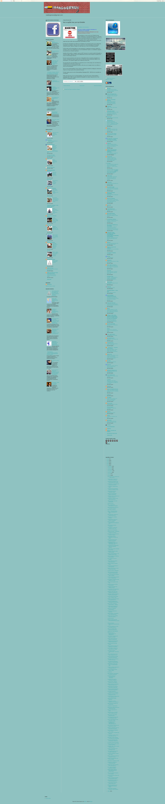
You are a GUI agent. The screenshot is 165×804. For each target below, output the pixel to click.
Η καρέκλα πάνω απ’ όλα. (51, 107)
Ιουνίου (109, 475)
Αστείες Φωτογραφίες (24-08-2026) (112, 117)
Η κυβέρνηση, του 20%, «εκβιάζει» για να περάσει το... (113, 701)
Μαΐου (109, 791)
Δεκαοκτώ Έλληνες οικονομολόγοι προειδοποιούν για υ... (113, 624)
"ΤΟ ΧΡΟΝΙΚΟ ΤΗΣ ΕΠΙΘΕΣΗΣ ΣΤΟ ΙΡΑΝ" (55, 98)
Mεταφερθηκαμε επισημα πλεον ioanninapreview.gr (55, 113)
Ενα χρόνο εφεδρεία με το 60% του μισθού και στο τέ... (113, 627)
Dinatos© (108, 242)
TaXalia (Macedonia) (110, 111)
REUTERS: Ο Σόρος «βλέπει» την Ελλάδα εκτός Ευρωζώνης (113, 738)
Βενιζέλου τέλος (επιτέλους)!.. (111, 361)
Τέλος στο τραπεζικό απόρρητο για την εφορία (113, 773)
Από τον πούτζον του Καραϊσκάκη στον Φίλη (55, 261)
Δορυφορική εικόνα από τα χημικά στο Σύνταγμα (112, 540)
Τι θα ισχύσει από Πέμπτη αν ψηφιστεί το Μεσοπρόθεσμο (113, 662)
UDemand (109, 364)
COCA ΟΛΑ (49, 225)
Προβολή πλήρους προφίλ (50, 286)
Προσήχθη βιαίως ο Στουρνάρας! (112, 335)
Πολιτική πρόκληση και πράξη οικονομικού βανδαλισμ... (113, 657)
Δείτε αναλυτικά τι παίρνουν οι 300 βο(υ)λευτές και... (113, 515)
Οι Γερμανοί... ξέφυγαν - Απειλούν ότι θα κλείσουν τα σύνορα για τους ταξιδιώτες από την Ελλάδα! (53, 73)
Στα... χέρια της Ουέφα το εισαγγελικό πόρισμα (112, 767)
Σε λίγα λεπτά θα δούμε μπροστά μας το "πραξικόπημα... (113, 577)
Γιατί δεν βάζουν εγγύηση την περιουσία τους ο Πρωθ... (113, 649)
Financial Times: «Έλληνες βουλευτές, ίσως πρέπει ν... (113, 682)
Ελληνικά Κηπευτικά (51, 242)
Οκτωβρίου (110, 469)
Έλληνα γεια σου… (111, 503)
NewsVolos (109, 270)
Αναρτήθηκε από (81, 27)
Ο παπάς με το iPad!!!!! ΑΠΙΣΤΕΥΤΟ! (55, 81)
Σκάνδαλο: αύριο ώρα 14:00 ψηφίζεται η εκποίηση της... (113, 592)
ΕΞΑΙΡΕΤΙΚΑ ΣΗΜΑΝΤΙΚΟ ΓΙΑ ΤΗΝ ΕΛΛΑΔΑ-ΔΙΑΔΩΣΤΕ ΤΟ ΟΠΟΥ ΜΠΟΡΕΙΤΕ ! (55, 343)
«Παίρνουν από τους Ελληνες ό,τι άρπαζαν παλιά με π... (113, 496)
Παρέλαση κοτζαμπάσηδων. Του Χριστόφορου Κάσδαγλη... (55, 88)
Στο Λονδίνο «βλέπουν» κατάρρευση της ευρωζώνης (113, 692)
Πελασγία (109, 128)
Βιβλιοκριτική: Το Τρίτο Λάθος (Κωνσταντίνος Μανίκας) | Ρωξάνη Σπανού (112, 215)
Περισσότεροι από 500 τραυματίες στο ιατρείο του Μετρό (113, 537)
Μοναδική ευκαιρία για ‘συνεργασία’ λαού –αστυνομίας (111, 676)
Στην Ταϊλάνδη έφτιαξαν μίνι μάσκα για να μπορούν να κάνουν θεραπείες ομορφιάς (55, 199)
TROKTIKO (109, 386)
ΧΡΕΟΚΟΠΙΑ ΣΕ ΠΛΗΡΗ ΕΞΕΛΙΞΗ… (112, 699)
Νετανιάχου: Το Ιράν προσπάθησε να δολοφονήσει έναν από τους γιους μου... (112, 96)
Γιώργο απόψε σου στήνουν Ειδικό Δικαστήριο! (112, 561)
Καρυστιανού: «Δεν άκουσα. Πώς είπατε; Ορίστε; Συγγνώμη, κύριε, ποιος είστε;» (112, 130)
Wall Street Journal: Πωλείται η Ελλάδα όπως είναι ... (113, 659)
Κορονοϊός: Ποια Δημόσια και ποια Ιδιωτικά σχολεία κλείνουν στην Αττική (112, 238)
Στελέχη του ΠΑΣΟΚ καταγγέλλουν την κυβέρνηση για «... (113, 522)
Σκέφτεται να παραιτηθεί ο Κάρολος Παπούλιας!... (112, 494)
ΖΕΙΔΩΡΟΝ (109, 106)
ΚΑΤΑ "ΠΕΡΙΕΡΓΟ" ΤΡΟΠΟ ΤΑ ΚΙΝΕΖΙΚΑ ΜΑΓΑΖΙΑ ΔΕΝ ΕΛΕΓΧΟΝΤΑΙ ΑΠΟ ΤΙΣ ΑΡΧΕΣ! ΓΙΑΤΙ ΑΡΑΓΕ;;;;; (55, 372)
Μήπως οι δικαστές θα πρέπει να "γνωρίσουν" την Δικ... (113, 756)
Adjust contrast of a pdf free (111, 292)
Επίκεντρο (109, 286)
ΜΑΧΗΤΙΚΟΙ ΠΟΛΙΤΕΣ (111, 213)
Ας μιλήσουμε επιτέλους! (111, 219)
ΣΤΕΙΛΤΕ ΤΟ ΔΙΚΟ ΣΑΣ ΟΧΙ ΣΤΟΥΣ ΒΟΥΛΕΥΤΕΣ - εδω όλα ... (113, 620)
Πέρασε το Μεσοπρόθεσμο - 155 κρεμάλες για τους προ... (113, 554)
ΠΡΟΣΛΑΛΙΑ (109, 182)
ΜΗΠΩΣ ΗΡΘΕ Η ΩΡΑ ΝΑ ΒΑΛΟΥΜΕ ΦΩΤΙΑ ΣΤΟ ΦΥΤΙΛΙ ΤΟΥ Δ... (112, 770)
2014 (108, 460)
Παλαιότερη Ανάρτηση (98, 85)
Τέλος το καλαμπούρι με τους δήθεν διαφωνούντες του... (113, 654)
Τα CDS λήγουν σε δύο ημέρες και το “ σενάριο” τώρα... (113, 597)
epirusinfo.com (110, 120)
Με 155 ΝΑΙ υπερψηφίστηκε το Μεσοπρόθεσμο (113, 566)
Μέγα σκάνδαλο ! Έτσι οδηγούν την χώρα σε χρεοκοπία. (113, 674)
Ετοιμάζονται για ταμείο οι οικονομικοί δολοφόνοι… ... (113, 680)
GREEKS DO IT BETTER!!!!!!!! (113, 631)
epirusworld (109, 420)
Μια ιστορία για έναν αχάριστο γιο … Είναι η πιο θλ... (113, 477)
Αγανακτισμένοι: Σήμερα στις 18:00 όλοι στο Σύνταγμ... (112, 479)
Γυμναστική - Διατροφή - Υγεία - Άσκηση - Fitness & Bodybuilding (53, 206)
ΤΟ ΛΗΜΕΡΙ (109, 397)
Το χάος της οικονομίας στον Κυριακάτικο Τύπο (112, 749)
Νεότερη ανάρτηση (66, 85)
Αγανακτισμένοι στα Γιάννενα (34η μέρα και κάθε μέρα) (113, 687)
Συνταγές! (109, 163)
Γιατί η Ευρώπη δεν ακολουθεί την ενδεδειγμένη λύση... (113, 717)
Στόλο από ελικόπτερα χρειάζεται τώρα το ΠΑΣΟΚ (113, 575)
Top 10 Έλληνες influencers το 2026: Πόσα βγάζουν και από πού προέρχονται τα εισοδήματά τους (113, 113)
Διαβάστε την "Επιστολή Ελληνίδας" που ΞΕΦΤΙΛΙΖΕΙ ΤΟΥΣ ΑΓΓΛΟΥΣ (55, 311)
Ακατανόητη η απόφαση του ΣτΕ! (113, 760)
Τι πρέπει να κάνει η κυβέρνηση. (113, 570)
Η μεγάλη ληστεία (111, 618)
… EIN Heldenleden (110, 257)
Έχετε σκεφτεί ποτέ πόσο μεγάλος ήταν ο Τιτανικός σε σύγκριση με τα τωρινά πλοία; (112, 267)
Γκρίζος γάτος (109, 175)
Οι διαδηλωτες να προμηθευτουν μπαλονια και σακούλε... (113, 484)
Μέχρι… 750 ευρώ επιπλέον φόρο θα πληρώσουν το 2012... (112, 512)
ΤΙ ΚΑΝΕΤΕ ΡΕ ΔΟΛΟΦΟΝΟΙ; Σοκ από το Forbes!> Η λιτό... (113, 489)
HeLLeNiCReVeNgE (110, 187)
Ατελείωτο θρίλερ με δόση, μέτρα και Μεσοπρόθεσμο (113, 744)
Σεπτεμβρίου (110, 470)
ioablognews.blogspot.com (112, 370)
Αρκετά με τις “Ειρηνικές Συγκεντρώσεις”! (112, 609)
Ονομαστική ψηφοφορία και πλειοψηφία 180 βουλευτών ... (113, 602)
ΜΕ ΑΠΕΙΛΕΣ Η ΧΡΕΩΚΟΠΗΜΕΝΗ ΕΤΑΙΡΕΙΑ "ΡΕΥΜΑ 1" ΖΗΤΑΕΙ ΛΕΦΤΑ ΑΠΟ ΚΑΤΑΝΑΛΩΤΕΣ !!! (52, 353)
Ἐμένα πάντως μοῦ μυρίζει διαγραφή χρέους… (112, 715)
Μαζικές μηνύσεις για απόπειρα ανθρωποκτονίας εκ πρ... (113, 684)
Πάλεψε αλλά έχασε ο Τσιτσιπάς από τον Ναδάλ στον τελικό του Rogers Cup (112, 272)
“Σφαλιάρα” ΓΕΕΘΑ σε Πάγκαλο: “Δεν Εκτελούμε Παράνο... (113, 594)
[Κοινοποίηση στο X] (80, 81)
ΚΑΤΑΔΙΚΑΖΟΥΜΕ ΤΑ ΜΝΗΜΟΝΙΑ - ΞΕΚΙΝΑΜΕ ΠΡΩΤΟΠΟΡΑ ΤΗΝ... (112, 543)
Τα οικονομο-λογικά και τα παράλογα (112, 611)
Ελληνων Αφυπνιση (51, 167)
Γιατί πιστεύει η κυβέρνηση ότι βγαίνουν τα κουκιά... (113, 636)
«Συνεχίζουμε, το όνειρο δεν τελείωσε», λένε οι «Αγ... (112, 528)
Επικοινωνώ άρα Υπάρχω (111, 133)
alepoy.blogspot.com (111, 208)
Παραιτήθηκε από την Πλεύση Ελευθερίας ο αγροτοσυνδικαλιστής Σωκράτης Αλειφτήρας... (112, 90)
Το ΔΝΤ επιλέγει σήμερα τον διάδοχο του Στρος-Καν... (112, 639)
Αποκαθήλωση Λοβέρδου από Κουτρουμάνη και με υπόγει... (113, 482)
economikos (86, 27)
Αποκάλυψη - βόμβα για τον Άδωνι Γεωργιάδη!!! (55, 383)
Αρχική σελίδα (82, 85)
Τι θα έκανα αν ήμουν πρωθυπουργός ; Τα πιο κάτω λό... (113, 651)
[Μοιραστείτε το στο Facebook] (81, 81)
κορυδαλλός (109, 260)
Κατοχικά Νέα (109, 156)
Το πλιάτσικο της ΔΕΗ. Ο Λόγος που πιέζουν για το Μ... (113, 735)
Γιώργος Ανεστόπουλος (51, 188)
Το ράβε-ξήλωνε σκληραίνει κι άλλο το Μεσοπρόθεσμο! (113, 606)
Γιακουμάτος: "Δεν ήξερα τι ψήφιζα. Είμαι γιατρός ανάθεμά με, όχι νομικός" (55, 62)
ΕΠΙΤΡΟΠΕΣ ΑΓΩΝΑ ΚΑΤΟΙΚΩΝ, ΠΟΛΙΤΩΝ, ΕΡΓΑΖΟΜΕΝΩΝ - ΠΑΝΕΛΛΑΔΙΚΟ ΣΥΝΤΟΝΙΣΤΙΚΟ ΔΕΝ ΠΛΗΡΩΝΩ (113, 234)
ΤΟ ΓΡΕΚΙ (109, 360)
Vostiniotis (49, 131)
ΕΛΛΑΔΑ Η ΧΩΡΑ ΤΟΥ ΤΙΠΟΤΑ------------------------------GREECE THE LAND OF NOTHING (112, 170)
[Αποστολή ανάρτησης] (75, 81)
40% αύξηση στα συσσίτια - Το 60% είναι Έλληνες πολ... (113, 781)
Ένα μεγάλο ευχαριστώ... (112, 509)
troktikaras (109, 394)
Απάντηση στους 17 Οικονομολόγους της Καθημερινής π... (112, 633)
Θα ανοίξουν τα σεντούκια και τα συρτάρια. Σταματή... (113, 534)
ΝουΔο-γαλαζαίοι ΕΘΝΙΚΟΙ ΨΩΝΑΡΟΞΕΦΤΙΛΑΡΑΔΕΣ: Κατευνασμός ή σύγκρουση (111, 102)
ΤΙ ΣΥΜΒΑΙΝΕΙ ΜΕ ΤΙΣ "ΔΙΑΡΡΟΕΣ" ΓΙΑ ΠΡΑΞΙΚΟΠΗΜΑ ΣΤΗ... (112, 723)
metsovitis (109, 205)
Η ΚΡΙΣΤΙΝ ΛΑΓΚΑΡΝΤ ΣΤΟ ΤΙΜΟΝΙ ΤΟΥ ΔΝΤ (112, 587)
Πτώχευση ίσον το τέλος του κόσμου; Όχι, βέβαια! (112, 520)
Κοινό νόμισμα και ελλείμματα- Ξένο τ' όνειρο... (113, 731)
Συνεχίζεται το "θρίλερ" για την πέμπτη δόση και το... (113, 499)
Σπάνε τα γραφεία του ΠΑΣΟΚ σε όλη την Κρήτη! (113, 556)
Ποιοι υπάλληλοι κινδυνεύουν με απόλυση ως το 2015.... (113, 726)
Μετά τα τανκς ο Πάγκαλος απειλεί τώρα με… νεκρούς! (113, 604)
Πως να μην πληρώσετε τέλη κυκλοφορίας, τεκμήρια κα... (113, 740)
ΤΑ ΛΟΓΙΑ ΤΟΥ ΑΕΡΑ (51, 155)
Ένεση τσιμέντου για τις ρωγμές (112, 140)
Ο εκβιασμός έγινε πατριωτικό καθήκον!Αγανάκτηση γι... (113, 641)
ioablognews (49, 284)
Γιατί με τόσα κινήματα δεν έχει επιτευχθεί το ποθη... (113, 720)
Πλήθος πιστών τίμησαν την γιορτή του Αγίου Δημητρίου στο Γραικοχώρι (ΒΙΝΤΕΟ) (112, 391)
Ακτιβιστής (109, 143)
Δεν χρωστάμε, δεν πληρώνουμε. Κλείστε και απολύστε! (113, 589)
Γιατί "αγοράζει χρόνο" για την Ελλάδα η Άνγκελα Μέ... (113, 751)
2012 (108, 463)
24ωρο (108, 328)
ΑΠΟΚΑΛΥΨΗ (109, 435)
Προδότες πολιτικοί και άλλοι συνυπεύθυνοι (113, 585)
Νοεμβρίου (110, 467)
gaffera (85, 801)
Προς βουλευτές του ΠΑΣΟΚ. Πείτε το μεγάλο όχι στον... (113, 713)
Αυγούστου (110, 472)
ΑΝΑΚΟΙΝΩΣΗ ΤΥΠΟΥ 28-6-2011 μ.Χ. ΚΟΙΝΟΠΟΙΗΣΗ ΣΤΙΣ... (113, 664)
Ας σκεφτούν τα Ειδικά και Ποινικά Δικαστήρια (112, 763)
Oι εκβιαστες (110, 671)
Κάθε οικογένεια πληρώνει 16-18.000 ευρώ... (113, 704)
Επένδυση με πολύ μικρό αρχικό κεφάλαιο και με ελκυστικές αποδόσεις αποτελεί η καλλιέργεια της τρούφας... (53, 332)
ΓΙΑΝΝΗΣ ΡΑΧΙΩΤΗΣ (51, 144)
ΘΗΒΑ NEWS (49, 158)
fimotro (108, 308)
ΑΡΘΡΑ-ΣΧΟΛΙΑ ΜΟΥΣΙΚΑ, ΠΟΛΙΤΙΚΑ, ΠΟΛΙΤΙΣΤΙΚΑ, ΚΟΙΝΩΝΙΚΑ (112, 150)
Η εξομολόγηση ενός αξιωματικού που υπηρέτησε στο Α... (113, 697)
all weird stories (50, 196)
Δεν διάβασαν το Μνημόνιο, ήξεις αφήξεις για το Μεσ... (113, 580)
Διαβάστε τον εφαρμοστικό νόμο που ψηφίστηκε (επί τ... (113, 599)
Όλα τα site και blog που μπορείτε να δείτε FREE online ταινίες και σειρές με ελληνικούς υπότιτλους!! (55, 293)
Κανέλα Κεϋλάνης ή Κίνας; (111, 412)
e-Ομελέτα (109, 428)
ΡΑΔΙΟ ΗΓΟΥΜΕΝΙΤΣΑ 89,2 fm (112, 389)
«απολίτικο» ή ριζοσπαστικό (112, 705)
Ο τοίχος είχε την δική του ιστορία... (112, 404)
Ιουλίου (109, 473)
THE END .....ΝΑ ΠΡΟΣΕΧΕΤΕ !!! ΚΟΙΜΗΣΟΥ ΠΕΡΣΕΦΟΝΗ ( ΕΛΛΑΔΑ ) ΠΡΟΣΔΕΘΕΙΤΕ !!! (112, 278)
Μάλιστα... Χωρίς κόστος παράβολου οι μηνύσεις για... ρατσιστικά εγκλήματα (55, 254)
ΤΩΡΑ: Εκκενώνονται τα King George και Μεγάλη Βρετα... (113, 573)
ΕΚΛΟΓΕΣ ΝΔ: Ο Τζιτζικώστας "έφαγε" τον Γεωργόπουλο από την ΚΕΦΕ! (112, 330)
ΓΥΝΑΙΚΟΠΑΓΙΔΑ (110, 342)
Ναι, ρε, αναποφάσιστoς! (55, 42)
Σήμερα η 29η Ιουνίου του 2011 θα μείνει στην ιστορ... (113, 569)
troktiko (108, 415)
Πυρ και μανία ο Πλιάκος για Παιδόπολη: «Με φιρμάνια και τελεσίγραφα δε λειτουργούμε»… (112, 320)
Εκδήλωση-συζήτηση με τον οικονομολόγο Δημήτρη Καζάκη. (112, 786)
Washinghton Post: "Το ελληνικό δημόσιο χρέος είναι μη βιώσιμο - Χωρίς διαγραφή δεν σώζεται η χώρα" (55, 321)
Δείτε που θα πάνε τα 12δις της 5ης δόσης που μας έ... (113, 508)
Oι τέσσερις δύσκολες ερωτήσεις (113, 742)
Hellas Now (49, 279)
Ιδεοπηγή (108, 88)
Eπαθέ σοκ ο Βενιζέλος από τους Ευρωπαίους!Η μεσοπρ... (113, 728)
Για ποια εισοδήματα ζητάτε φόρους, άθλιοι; (112, 670)
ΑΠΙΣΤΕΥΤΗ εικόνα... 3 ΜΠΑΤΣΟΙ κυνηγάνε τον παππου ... (113, 532)
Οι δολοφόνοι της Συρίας (111, 287)
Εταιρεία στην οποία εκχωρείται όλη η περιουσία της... (113, 765)
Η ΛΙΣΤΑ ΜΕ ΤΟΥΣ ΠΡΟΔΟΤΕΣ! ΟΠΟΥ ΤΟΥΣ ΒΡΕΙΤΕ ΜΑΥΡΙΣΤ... (113, 546)
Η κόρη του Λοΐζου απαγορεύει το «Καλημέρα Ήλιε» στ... (113, 667)
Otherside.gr (109, 116)
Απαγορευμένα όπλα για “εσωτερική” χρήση (112, 492)
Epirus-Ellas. (49, 179)
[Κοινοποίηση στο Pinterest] (82, 81)
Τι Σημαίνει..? (109, 253)
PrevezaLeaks (109, 403)
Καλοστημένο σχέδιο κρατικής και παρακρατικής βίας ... (113, 708)
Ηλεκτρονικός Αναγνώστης (112, 433)
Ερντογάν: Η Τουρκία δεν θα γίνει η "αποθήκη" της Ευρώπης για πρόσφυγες (112, 221)
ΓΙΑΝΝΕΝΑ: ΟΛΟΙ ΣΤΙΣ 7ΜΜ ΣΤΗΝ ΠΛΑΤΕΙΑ (112, 552)
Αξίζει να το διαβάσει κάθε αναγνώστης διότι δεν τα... (113, 629)
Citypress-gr (109, 354)
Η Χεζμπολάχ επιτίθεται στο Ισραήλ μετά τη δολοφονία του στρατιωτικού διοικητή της (112, 189)
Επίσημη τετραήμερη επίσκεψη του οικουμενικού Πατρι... (113, 778)
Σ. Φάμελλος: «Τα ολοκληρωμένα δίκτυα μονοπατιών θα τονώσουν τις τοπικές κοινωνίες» (112, 305)
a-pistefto (109, 379)
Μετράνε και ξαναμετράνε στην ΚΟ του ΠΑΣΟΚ (113, 759)
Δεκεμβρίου (110, 466)
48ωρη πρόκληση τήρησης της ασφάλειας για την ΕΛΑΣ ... (113, 646)
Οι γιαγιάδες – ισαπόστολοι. (51, 156)
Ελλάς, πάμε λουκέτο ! (111, 334)
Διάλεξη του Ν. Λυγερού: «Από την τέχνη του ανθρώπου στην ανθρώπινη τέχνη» (112, 366)
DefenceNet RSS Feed (111, 302)
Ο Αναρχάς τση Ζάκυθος (111, 252)
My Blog (108, 256)
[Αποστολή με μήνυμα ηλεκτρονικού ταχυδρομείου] (77, 81)
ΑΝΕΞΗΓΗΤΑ (49, 233)
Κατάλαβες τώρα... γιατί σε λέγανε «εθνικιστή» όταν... (113, 747)
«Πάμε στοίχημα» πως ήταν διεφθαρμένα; (112, 501)
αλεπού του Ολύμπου (111, 198)
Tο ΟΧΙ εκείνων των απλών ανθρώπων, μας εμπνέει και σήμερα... (51, 275)
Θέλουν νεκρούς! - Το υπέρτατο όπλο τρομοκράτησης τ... (113, 614)
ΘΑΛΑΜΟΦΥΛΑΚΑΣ (110, 338)
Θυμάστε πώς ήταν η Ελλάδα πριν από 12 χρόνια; (113, 616)
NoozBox (108, 411)
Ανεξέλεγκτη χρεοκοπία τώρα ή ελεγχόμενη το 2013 (113, 694)
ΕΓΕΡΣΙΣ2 (109, 424)
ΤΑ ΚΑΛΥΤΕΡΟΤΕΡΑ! (111, 426)
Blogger (91, 801)
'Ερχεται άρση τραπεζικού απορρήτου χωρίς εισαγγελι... (113, 789)
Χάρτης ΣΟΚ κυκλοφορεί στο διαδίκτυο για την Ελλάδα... (55, 300)
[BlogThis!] (78, 81)
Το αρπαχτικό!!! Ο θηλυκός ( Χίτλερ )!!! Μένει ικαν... (112, 783)
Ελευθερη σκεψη (110, 276)
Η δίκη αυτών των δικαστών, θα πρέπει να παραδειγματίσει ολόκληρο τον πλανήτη (112, 399)
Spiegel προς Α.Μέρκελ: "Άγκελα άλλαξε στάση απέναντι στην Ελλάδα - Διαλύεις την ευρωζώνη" (112, 350)
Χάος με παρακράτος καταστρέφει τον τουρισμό (113, 505)
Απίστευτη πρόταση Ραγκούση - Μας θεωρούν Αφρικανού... (113, 689)
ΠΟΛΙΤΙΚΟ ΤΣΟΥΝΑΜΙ (51, 259)
